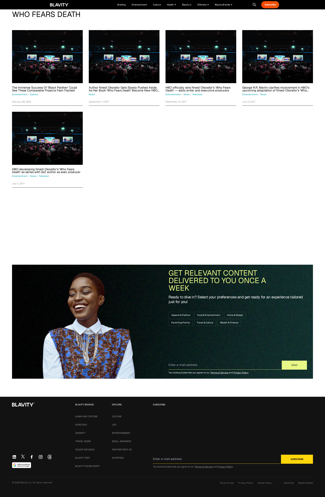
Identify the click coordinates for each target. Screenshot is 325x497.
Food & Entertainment (208, 315)
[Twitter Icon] (23, 456)
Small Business (121, 441)
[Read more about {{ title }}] (47, 56)
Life (114, 424)
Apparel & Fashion (180, 315)
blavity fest (82, 457)
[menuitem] (171, 4)
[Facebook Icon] (31, 457)
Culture (116, 416)
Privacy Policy (241, 372)
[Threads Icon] (49, 457)
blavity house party (87, 466)
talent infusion (84, 449)
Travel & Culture (205, 322)
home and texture (86, 416)
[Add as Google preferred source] (21, 465)
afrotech (81, 424)
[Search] (254, 4)
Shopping (118, 457)
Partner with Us (122, 449)
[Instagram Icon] (40, 457)
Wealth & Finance (229, 322)
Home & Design (235, 315)
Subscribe (270, 4)
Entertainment (121, 433)
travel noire (83, 441)
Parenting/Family (180, 322)
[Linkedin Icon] (14, 457)
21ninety (80, 433)
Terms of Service (219, 372)
